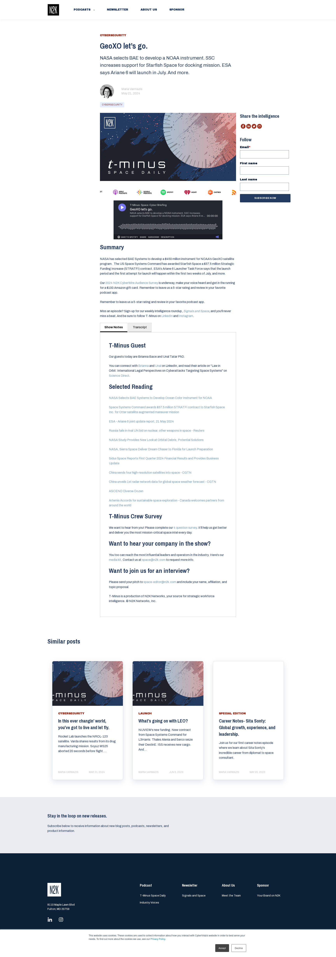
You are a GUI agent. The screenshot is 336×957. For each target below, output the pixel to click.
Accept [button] (222, 948)
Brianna (143, 365)
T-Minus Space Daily (153, 895)
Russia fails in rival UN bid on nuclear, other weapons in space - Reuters (156, 430)
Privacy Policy (157, 938)
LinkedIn (167, 316)
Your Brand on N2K (268, 895)
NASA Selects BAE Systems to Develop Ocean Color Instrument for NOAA (160, 397)
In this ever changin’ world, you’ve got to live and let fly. (83, 724)
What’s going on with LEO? (163, 721)
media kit (115, 559)
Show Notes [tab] (113, 327)
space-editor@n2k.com (160, 582)
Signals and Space (194, 895)
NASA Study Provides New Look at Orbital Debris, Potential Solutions (156, 440)
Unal (158, 365)
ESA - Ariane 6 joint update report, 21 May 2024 (141, 421)
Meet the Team (231, 895)
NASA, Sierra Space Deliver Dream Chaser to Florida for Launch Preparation (161, 449)
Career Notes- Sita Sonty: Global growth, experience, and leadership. (247, 727)
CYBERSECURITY (112, 104)
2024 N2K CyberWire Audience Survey (131, 282)
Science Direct (119, 375)
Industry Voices (149, 902)
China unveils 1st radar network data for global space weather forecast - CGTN (162, 481)
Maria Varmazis (131, 89)
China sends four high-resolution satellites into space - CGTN (150, 472)
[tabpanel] (168, 474)
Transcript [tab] (140, 327)
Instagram (186, 316)
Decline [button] (239, 948)
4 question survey (185, 527)
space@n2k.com (153, 559)
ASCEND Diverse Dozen (126, 491)
